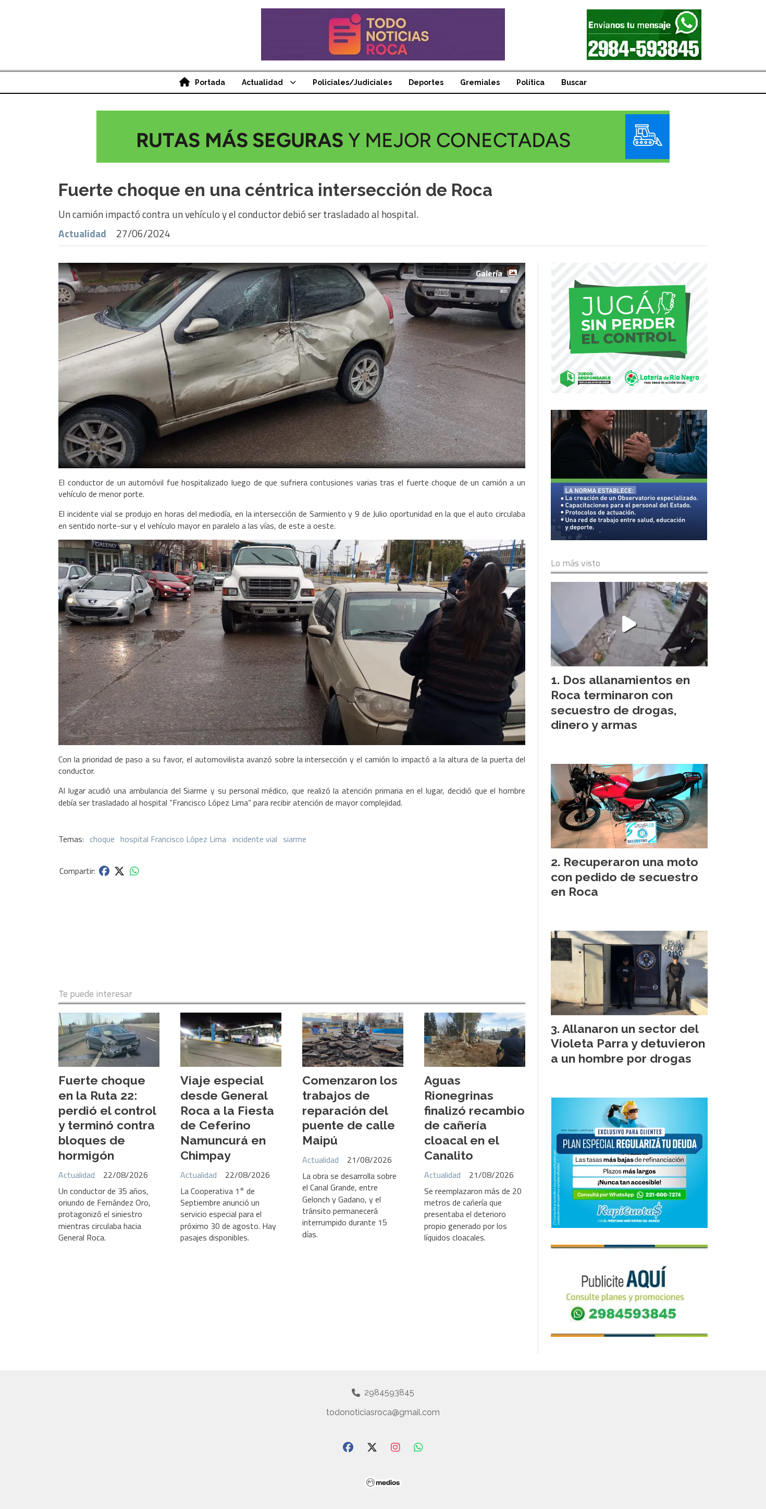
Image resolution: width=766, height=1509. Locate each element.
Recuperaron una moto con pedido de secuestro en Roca (624, 877)
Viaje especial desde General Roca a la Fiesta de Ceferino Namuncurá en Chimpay (227, 1117)
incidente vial (254, 839)
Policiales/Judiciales (352, 82)
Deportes (426, 82)
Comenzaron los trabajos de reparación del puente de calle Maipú (350, 1110)
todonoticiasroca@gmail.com (383, 1412)
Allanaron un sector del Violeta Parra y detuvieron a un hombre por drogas (628, 1043)
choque (102, 839)
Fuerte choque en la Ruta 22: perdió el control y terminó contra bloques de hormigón (107, 1117)
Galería (489, 273)
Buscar (574, 82)
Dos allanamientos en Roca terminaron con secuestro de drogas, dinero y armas (620, 702)
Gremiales (480, 82)
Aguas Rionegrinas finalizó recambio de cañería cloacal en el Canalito (474, 1117)
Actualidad (262, 82)
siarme (294, 839)
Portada (210, 82)
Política (530, 82)
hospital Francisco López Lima (173, 839)
